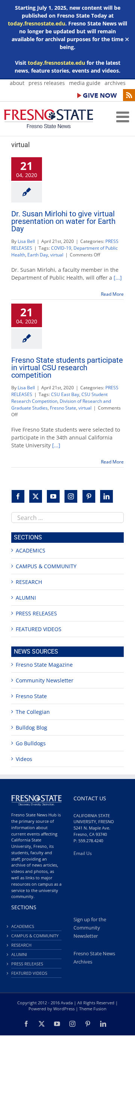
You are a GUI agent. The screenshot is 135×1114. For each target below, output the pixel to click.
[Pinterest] (88, 496)
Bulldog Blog (31, 727)
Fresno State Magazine (44, 664)
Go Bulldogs (31, 743)
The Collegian (33, 711)
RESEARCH (29, 581)
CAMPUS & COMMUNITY (46, 566)
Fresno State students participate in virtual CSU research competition (67, 368)
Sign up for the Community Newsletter (90, 927)
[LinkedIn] (106, 496)
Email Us (83, 853)
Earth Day (37, 255)
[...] (118, 277)
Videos (24, 759)
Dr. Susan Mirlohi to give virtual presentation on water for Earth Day (63, 221)
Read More (112, 294)
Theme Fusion (92, 1008)
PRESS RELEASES (36, 613)
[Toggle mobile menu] (123, 116)
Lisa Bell (26, 241)
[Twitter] (35, 496)
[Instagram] (70, 496)
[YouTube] (53, 496)
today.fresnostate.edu (36, 23)
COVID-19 (61, 248)
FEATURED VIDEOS (39, 629)
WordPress (64, 1008)
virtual (56, 255)
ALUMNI (26, 597)
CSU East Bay (65, 394)
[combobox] (67, 517)
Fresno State (63, 408)
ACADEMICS (30, 550)
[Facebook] (18, 496)
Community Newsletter (45, 680)
